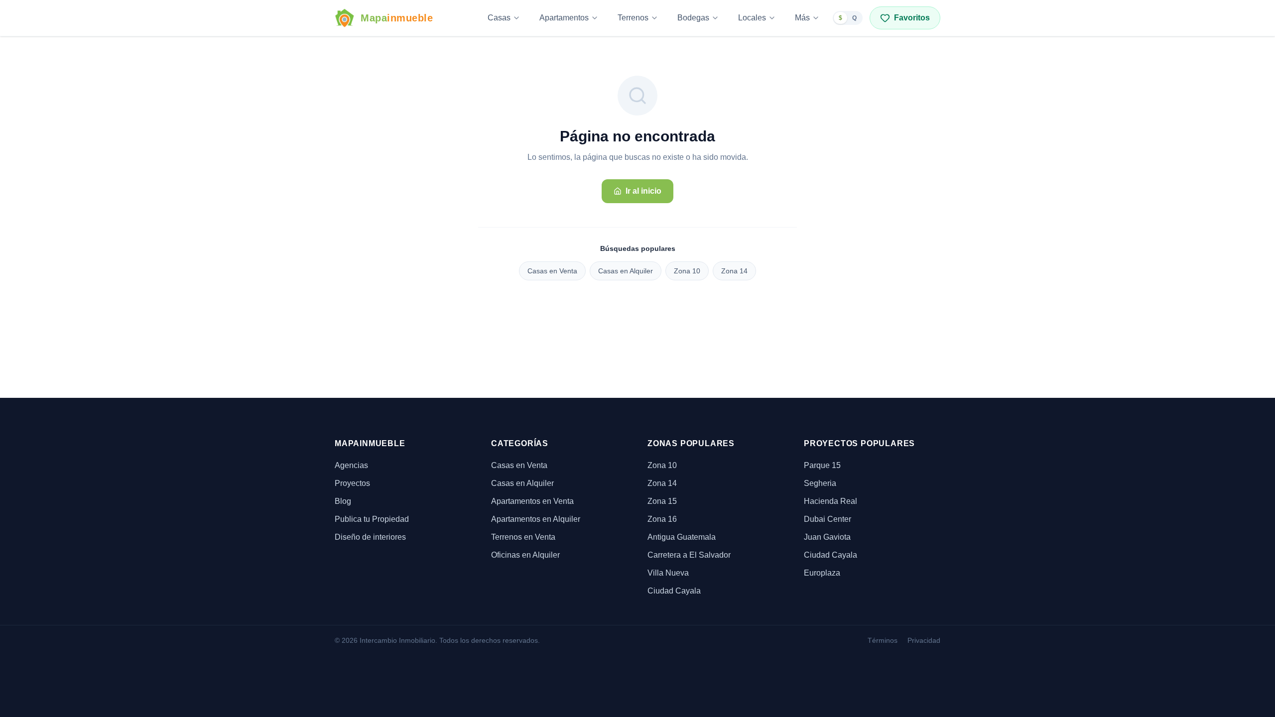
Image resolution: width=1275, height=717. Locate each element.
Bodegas (693, 17)
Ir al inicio (643, 191)
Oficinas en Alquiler (525, 555)
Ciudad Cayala (674, 591)
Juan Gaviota (827, 537)
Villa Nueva (668, 573)
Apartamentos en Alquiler (535, 519)
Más (802, 17)
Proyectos (352, 483)
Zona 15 (662, 501)
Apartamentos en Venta (532, 501)
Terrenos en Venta (523, 537)
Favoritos (912, 17)
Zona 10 (687, 271)
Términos (882, 640)
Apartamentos (564, 17)
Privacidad (923, 640)
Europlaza (822, 573)
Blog (343, 501)
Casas (499, 17)
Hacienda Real (830, 501)
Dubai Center (827, 519)
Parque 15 (822, 465)
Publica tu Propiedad (372, 519)
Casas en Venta (552, 271)
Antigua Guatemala (681, 537)
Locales (752, 17)
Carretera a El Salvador (689, 555)
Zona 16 (662, 519)
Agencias (351, 465)
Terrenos (633, 17)
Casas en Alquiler (625, 271)
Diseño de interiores (370, 537)
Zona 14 (734, 271)
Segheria (820, 483)
